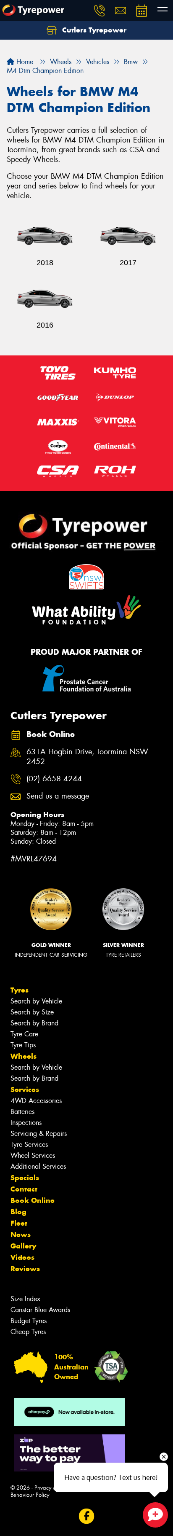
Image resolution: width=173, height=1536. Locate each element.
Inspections (26, 1122)
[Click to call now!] (99, 10)
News (20, 1234)
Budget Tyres (28, 1320)
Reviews (25, 1268)
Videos (22, 1257)
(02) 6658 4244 (54, 779)
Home (23, 61)
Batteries (22, 1111)
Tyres (19, 990)
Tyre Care (24, 1034)
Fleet (18, 1223)
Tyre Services (29, 1144)
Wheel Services (32, 1155)
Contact (23, 1189)
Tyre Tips (23, 1045)
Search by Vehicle (36, 1001)
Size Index (25, 1298)
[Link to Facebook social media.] (86, 1516)
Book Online (32, 1200)
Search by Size (32, 1012)
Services (24, 1089)
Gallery (23, 1246)
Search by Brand (34, 1023)
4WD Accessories (36, 1100)
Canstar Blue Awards (40, 1309)
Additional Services (38, 1166)
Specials (24, 1177)
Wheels (23, 1056)
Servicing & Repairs (38, 1133)
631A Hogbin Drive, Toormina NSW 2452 (87, 757)
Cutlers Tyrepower (93, 30)
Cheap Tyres (28, 1331)
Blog (18, 1211)
